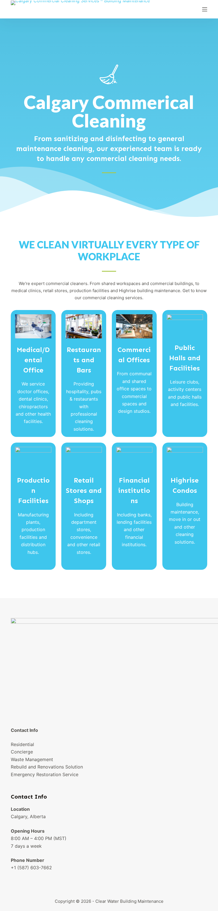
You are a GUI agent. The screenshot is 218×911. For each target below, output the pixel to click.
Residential (22, 744)
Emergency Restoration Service (44, 774)
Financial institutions (134, 490)
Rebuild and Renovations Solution (47, 767)
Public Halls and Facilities (184, 358)
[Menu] (204, 9)
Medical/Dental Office (33, 359)
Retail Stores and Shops (84, 490)
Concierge (22, 752)
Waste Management (32, 759)
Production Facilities (33, 490)
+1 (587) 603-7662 (31, 867)
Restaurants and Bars (84, 359)
